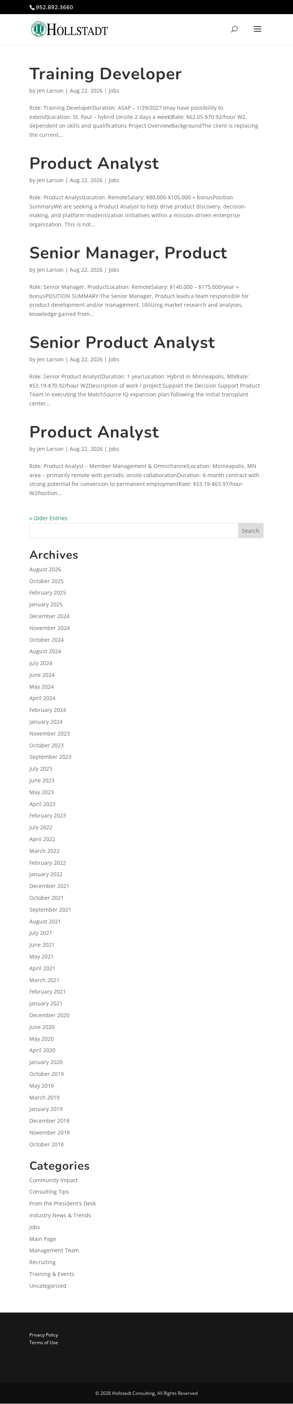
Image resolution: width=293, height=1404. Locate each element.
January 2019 (46, 1108)
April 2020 (42, 1050)
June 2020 (42, 1027)
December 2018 (49, 1120)
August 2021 (45, 921)
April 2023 (42, 804)
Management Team (54, 1250)
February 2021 (47, 991)
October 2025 (46, 581)
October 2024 (46, 639)
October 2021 (46, 897)
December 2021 (49, 886)
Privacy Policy (43, 1335)
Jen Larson (50, 90)
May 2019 (41, 1085)
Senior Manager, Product (128, 253)
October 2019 (46, 1073)
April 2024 (42, 698)
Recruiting (42, 1262)
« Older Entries (48, 518)
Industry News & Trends (60, 1215)
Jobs (114, 90)
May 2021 (41, 956)
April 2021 (42, 968)
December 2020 (49, 1015)
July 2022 (40, 827)
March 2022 (44, 850)
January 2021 (46, 1003)
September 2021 (50, 909)
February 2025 (47, 592)
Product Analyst (94, 163)
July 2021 (40, 932)
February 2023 (47, 815)
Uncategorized (47, 1285)
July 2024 (40, 663)
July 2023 (40, 768)
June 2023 (42, 780)
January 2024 (46, 721)
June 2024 (42, 674)
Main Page (42, 1238)
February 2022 (47, 862)
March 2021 (44, 980)
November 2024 (49, 627)
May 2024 (41, 686)
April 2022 (42, 839)
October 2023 (46, 745)
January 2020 (46, 1062)
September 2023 (50, 756)
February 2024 (47, 709)
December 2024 (49, 616)
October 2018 (46, 1144)
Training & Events (51, 1273)
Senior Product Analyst (122, 343)
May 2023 (41, 792)
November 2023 (49, 733)
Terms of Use (43, 1342)
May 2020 (41, 1038)
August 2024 (45, 651)
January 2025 (46, 604)
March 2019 (44, 1097)
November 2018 (49, 1132)
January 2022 (46, 874)
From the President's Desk (62, 1203)
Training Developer (105, 74)
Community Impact (53, 1180)
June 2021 (42, 944)
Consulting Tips (49, 1191)
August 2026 (45, 569)
